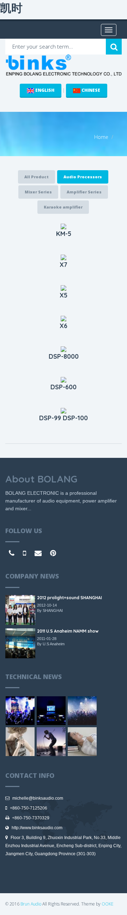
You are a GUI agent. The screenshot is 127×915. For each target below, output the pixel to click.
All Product (36, 176)
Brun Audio (30, 904)
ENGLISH (44, 90)
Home (101, 137)
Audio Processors (83, 176)
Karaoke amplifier (63, 207)
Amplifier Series (84, 191)
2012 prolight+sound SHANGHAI (69, 597)
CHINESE (90, 90)
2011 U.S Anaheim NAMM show (67, 631)
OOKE (108, 904)
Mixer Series (38, 191)
